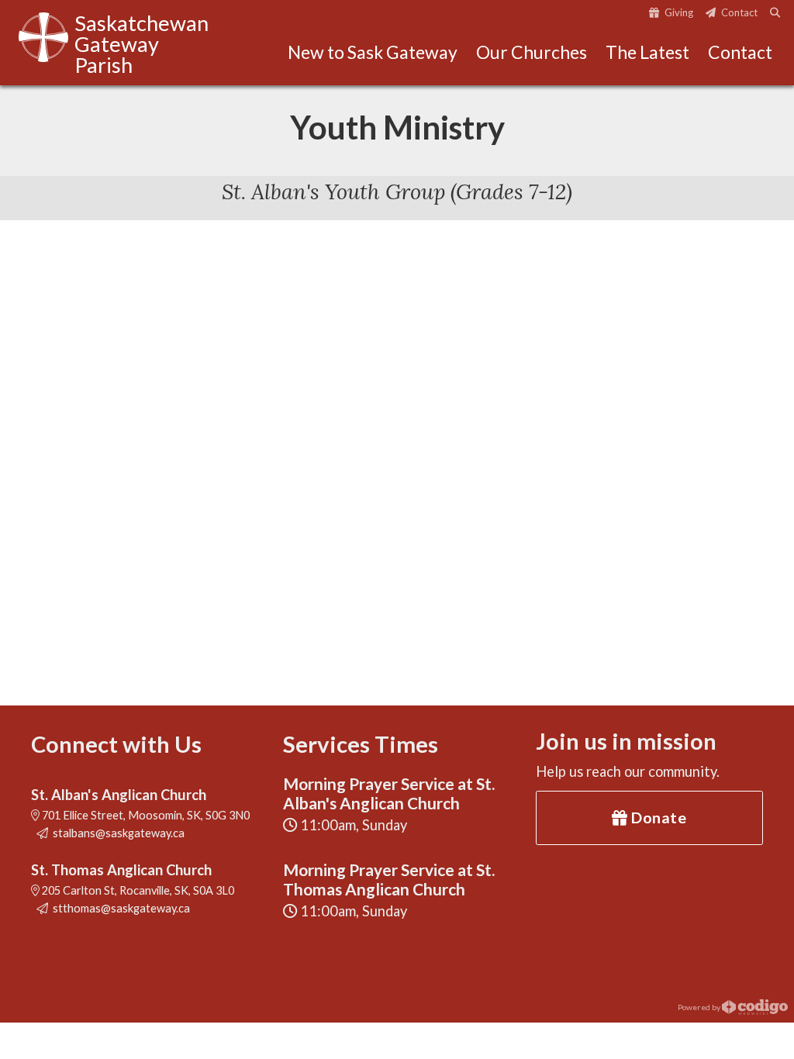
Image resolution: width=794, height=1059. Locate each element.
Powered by (700, 1006)
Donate (657, 817)
